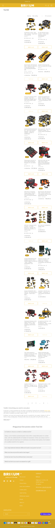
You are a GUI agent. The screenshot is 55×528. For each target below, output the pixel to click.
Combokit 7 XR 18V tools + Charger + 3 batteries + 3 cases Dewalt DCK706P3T (44, 292)
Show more (6, 419)
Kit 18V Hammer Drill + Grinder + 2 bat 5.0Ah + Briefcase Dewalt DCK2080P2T (43, 34)
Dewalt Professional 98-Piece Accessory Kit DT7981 (44, 65)
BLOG (21, 505)
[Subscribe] (27, 514)
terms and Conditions (25, 486)
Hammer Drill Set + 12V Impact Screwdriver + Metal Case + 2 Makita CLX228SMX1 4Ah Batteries (44, 260)
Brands (21, 499)
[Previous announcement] (2, 1)
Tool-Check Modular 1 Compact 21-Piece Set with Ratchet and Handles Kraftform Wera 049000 (30, 354)
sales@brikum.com (41, 490)
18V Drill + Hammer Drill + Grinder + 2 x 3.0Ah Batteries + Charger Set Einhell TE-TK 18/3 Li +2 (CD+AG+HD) (30, 228)
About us (22, 502)
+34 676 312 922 (46, 487)
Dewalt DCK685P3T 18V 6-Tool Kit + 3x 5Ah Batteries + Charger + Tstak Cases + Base (31, 293)
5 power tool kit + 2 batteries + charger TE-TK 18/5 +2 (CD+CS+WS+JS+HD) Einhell (30, 385)
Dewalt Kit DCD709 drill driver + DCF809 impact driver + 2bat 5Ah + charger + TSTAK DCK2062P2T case (44, 98)
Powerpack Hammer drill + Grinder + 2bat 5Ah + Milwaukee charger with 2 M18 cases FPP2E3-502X (30, 98)
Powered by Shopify (31, 526)
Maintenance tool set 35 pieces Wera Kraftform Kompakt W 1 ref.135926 (30, 161)
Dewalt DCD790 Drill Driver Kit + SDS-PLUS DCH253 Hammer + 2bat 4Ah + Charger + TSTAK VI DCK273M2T (30, 131)
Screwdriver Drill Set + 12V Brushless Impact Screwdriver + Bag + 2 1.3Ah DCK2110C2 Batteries (44, 323)
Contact (21, 480)
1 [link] (28, 403)
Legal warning (23, 492)
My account (22, 476)
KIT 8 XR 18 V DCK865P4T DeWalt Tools (44, 226)
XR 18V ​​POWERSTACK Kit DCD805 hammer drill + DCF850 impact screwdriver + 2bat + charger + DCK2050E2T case (31, 261)
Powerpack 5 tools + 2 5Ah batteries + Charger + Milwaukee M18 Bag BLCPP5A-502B (44, 385)
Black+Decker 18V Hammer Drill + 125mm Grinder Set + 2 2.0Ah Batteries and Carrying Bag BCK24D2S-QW (31, 67)
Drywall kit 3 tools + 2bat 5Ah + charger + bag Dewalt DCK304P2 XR (30, 34)
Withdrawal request (24, 496)
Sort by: (29, 16)
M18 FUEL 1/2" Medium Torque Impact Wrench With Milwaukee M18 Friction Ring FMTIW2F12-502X (30, 194)
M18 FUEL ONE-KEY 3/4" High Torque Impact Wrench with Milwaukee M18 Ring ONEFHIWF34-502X (44, 163)
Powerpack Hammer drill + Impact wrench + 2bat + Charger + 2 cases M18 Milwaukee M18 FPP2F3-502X (30, 324)
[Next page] (47, 403)
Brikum (25, 526)
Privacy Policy (23, 483)
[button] (3, 5)
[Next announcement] (52, 1)
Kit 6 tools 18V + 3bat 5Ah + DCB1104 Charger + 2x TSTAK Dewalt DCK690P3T (44, 130)
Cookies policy (23, 489)
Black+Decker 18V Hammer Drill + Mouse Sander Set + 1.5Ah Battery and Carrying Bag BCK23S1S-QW (44, 193)
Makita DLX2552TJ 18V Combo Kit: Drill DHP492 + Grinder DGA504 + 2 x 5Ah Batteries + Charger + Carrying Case (44, 355)
